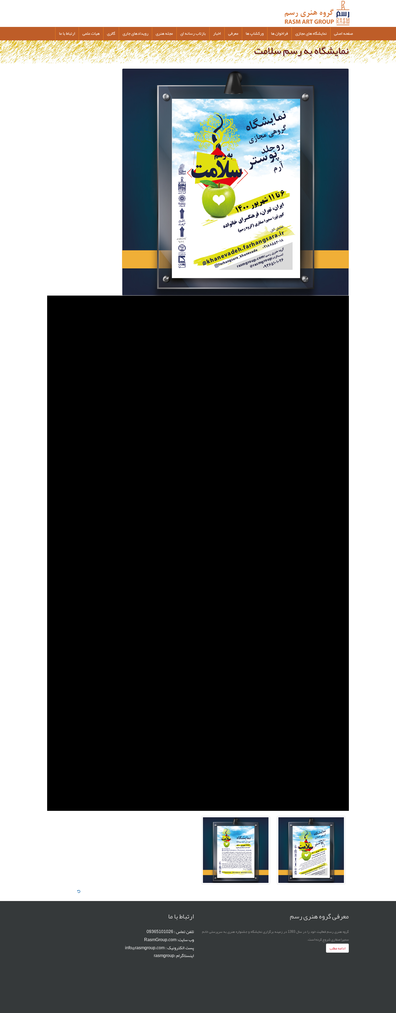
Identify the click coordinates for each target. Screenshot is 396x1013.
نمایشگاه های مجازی (311, 33)
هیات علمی (91, 33)
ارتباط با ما (67, 33)
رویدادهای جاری (135, 33)
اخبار (217, 33)
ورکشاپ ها (255, 33)
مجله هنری (164, 33)
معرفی (233, 33)
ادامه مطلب (337, 948)
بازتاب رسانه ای (193, 33)
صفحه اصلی (343, 33)
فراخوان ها (279, 33)
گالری (111, 33)
